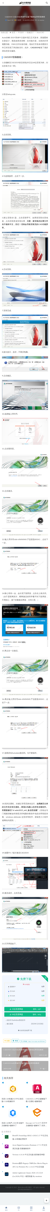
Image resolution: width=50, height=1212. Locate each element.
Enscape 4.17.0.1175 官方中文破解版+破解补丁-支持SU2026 (36, 1125)
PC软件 (18, 20)
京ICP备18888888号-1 (25, 1189)
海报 (16, 1041)
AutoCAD (10, 20)
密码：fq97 (37, 1009)
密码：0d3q (37, 1014)
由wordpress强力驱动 (25, 1187)
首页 (13, 32)
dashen (41, 20)
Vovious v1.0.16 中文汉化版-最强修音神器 (28, 1155)
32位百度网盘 (17, 1009)
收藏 (8, 1041)
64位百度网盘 (17, 1014)
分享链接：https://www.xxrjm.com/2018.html (33, 1041)
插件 (31, 1210)
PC (19, 1210)
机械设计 (30, 32)
